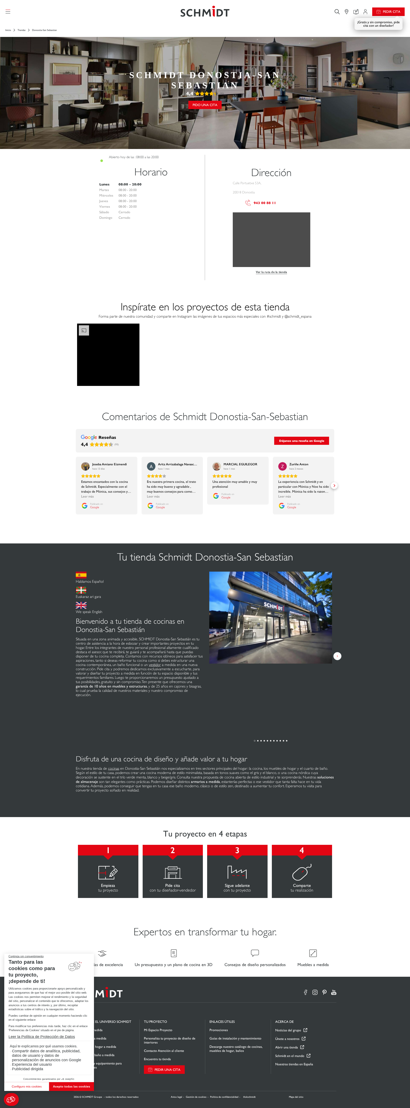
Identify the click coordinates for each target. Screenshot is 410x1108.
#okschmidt (249, 1096)
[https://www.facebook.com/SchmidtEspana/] (305, 992)
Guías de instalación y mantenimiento (235, 1038)
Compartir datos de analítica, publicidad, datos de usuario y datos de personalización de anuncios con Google (46, 1055)
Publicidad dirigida (27, 1069)
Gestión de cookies (196, 1096)
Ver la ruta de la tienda (271, 272)
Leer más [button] (87, 496)
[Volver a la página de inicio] (205, 11)
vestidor (155, 665)
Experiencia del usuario (32, 1064)
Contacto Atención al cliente (164, 1051)
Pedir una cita (167, 1070)
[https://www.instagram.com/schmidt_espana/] (315, 992)
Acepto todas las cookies (71, 1086)
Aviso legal (176, 1096)
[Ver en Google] (85, 466)
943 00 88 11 (265, 203)
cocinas (113, 768)
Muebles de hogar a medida (97, 1047)
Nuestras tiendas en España (294, 1064)
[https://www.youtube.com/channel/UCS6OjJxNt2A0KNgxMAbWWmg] (333, 992)
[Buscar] (337, 11)
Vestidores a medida (92, 1038)
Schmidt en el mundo (289, 1056)
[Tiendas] (346, 11)
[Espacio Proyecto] (365, 11)
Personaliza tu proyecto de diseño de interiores (169, 1040)
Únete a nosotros (287, 1039)
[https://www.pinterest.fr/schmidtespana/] (324, 992)
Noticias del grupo (288, 1030)
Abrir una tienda (286, 1047)
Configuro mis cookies (27, 1086)
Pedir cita (391, 12)
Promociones (218, 1030)
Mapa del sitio (296, 1096)
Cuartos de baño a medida (96, 1055)
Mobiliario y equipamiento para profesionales (100, 1065)
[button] (11, 1099)
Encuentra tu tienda (157, 1059)
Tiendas (22, 30)
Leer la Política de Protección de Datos (42, 1037)
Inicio (8, 30)
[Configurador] (356, 11)
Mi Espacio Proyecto (158, 1030)
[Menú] (7, 11)
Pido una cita (205, 105)
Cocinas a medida (90, 1030)
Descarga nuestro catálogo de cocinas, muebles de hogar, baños (236, 1049)
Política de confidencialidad (224, 1096)
